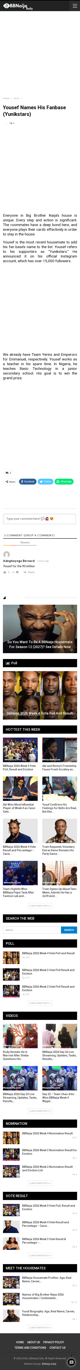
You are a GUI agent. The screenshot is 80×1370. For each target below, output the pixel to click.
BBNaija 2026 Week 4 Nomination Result (47, 1133)
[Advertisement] (40, 53)
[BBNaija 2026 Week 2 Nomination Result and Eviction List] (11, 1171)
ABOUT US (33, 1342)
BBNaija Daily (49, 1364)
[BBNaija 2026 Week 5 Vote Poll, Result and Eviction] (20, 750)
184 (27, 957)
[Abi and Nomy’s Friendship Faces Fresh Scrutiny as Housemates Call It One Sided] (59, 750)
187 (27, 994)
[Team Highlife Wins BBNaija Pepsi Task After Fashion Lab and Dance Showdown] (20, 873)
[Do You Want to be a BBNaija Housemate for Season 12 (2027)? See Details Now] (40, 629)
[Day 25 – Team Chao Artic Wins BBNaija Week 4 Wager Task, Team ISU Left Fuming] (59, 1078)
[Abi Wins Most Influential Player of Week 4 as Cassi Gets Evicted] (20, 788)
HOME (20, 1342)
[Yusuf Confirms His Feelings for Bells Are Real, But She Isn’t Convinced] (59, 788)
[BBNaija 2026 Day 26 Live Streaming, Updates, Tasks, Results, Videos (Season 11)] (59, 1036)
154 (27, 977)
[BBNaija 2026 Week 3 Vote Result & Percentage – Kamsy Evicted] (11, 1243)
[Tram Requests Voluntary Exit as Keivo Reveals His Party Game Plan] (59, 831)
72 (75, 1302)
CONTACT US (58, 1347)
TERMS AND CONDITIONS (30, 1347)
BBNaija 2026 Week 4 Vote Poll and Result (40, 713)
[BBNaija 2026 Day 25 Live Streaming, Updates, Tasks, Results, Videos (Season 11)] (20, 1078)
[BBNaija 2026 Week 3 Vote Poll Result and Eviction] (11, 974)
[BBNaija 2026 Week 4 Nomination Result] (11, 1138)
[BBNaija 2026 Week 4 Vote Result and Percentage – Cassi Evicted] (20, 831)
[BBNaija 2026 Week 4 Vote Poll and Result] (40, 695)
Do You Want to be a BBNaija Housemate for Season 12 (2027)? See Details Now (40, 644)
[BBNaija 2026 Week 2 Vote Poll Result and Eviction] (11, 991)
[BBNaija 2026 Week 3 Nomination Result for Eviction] (11, 1154)
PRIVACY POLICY (53, 1342)
